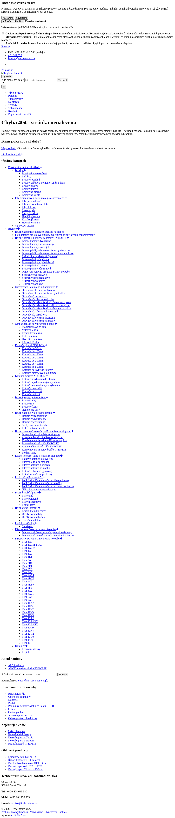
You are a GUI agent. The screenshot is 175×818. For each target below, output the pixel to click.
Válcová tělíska (30, 329)
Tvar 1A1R (28, 550)
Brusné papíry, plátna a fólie (30, 397)
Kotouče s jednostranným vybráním (41, 382)
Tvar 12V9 (28, 636)
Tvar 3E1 (27, 566)
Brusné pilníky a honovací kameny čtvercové (46, 250)
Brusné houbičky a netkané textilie (34, 412)
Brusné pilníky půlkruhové (36, 268)
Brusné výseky (30, 406)
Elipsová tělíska (30, 342)
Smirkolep (27, 526)
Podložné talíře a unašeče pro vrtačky (42, 483)
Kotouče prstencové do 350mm (39, 372)
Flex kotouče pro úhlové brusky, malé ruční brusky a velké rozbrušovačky (55, 234)
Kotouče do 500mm (32, 366)
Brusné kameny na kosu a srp (38, 244)
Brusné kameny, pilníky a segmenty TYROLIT (41, 237)
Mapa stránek (8, 148)
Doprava (13, 699)
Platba (11, 702)
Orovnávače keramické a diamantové (35, 287)
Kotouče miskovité (32, 391)
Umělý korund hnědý (33, 517)
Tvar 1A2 (27, 553)
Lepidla (26, 652)
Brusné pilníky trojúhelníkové (38, 262)
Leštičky (26, 176)
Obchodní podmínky (19, 696)
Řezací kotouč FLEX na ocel (24, 760)
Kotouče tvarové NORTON (30, 375)
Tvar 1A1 (27, 541)
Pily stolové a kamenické (35, 204)
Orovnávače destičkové (34, 314)
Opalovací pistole (24, 225)
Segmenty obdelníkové (34, 274)
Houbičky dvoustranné (34, 418)
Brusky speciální (31, 179)
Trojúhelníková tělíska (34, 326)
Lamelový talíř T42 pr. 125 (22, 756)
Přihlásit (63, 674)
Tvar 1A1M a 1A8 (32, 544)
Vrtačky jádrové (30, 219)
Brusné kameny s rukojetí (35, 247)
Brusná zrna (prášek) (26, 507)
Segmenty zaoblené (32, 283)
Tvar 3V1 (27, 569)
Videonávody (15, 98)
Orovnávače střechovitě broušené (40, 311)
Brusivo (12, 228)
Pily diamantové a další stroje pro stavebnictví (40, 198)
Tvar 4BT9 (28, 578)
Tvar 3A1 (27, 560)
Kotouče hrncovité (32, 388)
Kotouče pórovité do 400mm (37, 369)
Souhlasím (21, 18)
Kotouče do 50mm (32, 348)
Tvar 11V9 (28, 615)
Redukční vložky (31, 649)
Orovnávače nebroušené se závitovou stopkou (46, 308)
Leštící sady (28, 504)
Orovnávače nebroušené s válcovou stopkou (46, 305)
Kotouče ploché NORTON (30, 345)
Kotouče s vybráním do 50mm (38, 379)
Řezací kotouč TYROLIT (22, 743)
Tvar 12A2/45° (30, 624)
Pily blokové (29, 207)
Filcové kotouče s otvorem (36, 464)
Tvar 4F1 (27, 587)
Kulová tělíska (29, 336)
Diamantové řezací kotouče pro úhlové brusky (47, 532)
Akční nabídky (16, 665)
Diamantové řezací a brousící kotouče (35, 529)
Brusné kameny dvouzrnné (36, 240)
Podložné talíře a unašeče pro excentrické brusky (48, 486)
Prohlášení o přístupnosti (14, 812)
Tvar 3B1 (27, 563)
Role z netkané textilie (34, 428)
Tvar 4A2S (28, 575)
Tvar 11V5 (28, 612)
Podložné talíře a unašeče (29, 477)
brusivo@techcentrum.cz (24, 803)
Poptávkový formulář (19, 114)
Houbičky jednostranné (34, 415)
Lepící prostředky (25, 523)
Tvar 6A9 (27, 596)
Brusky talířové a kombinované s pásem (43, 182)
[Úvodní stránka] (12, 73)
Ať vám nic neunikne (13, 674)
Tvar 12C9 (28, 627)
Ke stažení (13, 101)
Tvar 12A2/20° (30, 621)
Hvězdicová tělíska (32, 339)
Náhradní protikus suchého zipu (39, 489)
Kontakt (12, 111)
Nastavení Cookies (56, 812)
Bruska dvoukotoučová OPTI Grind (27, 763)
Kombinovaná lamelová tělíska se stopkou (44, 440)
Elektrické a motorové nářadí (24, 167)
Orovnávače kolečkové (34, 296)
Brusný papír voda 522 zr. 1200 (25, 766)
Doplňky (20, 645)
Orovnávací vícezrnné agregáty (39, 320)
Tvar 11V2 (28, 609)
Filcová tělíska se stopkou (36, 461)
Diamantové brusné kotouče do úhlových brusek (48, 535)
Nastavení (8, 18)
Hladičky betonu (31, 216)
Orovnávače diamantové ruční (38, 299)
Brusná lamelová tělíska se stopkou (41, 434)
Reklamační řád (16, 693)
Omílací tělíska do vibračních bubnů (35, 323)
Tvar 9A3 (27, 599)
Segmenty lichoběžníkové (36, 277)
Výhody (12, 104)
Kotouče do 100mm (32, 351)
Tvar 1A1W (28, 547)
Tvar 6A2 (27, 590)
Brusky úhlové (30, 188)
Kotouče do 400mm (32, 363)
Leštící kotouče (16, 731)
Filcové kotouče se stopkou (36, 468)
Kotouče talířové (31, 394)
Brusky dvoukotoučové (34, 173)
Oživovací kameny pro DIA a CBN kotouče (46, 271)
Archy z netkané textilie (35, 425)
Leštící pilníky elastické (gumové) (40, 256)
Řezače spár (28, 210)
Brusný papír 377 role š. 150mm (25, 769)
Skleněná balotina (31, 520)
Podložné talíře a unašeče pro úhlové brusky (45, 480)
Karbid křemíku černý (34, 510)
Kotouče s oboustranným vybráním (41, 385)
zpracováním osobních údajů (31, 680)
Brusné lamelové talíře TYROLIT (40, 443)
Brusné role (28, 403)
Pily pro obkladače (32, 201)
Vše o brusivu (15, 92)
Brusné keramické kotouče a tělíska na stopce (39, 231)
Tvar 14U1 (28, 642)
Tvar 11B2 (27, 606)
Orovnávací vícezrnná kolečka (38, 317)
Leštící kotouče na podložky (37, 474)
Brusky (19, 170)
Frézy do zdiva (30, 213)
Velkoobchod (15, 108)
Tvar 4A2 (27, 572)
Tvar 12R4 (28, 630)
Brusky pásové (30, 185)
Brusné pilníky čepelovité (35, 259)
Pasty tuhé (27, 495)
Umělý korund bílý (32, 514)
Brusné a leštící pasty (26, 492)
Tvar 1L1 (27, 557)
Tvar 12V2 (28, 633)
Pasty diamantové (31, 501)
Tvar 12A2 (28, 618)
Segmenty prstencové (33, 280)
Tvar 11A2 (28, 603)
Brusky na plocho (31, 191)
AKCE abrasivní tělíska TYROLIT (27, 668)
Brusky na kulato (31, 194)
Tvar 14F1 (27, 639)
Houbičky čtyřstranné (33, 422)
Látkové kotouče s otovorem (37, 458)
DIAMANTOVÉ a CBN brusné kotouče (37, 538)
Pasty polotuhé (30, 498)
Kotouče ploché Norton (21, 740)
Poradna (12, 95)
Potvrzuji (6, 46)
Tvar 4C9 (27, 581)
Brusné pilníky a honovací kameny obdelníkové (47, 253)
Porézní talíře (29, 452)
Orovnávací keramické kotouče (39, 290)
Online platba (15, 712)
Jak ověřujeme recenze (20, 715)
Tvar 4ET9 (28, 584)
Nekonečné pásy (31, 409)
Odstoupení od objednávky (22, 718)
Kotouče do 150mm (32, 354)
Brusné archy (29, 400)
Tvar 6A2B (28, 593)
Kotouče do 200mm (32, 357)
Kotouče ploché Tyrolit (20, 737)
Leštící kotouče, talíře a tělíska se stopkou (37, 455)
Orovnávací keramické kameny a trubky (43, 293)
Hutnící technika (31, 222)
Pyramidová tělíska (32, 333)
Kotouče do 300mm (32, 360)
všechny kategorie (11, 154)
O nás (11, 709)
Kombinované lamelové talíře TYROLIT (44, 449)
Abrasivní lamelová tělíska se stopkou (42, 437)
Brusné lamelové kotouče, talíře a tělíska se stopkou (43, 431)
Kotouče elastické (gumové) (37, 471)
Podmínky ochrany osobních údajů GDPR (31, 705)
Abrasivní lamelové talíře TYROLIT (42, 446)
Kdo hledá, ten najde (12, 79)
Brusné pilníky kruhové (34, 265)
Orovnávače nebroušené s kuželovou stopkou (46, 302)
